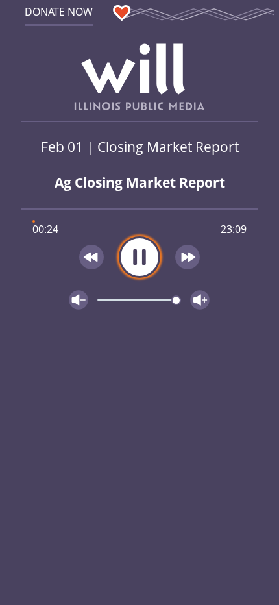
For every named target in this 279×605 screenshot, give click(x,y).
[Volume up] (199, 300)
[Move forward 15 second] (188, 257)
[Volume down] (78, 300)
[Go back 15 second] (91, 257)
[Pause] (139, 257)
